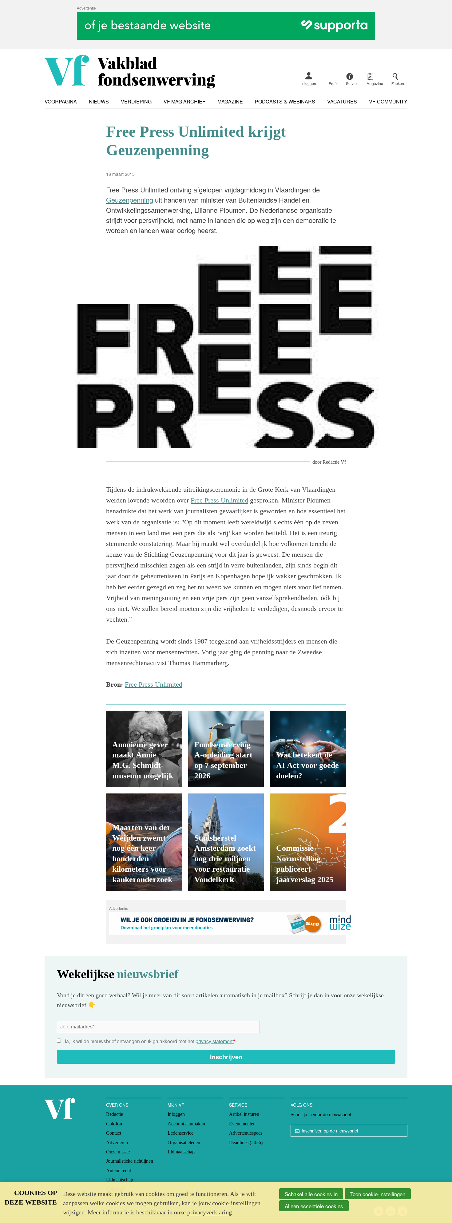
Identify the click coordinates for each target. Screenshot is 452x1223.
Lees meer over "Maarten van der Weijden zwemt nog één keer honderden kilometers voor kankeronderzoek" (144, 842)
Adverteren (117, 1142)
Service (238, 1105)
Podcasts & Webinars (285, 101)
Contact (113, 1133)
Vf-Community (388, 101)
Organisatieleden (184, 1142)
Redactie (114, 1114)
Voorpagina (61, 101)
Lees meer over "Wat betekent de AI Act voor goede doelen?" (308, 749)
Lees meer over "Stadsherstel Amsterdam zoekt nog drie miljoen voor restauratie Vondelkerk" (226, 842)
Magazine (230, 101)
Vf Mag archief (184, 101)
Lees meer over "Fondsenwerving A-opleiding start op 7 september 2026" (226, 749)
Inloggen (308, 83)
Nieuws (99, 101)
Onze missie (118, 1151)
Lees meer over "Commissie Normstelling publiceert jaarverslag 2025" (308, 842)
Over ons (117, 1105)
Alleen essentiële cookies (314, 1206)
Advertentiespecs (245, 1133)
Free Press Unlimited (219, 500)
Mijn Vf (176, 1105)
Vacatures (342, 101)
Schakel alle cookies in (311, 1194)
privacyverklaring (209, 1212)
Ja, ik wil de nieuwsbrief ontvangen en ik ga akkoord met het (150, 1041)
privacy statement (215, 1041)
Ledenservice (180, 1133)
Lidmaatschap (119, 1179)
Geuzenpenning (129, 199)
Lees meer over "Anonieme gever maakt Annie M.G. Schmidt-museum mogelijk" (144, 749)
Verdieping (136, 101)
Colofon (114, 1123)
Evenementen (242, 1123)
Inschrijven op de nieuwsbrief (330, 1131)
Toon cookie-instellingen (377, 1194)
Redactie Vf (334, 462)
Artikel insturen (244, 1114)
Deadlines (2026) (246, 1142)
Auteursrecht (118, 1170)
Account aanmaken (186, 1123)
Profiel (334, 83)
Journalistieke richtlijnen (129, 1161)
